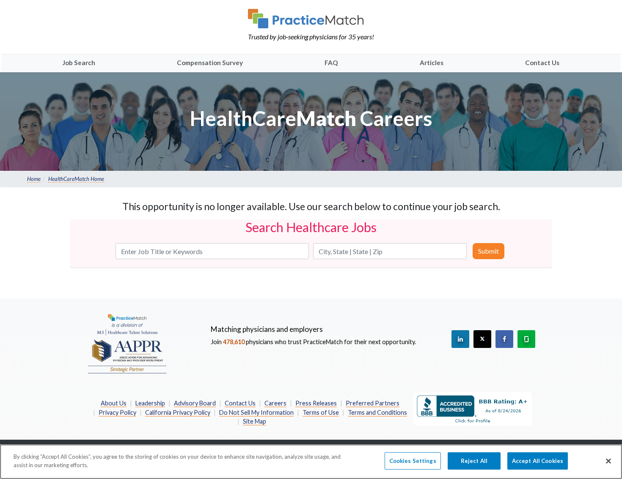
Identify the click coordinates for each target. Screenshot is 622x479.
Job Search (79, 62)
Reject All (474, 460)
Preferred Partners (372, 403)
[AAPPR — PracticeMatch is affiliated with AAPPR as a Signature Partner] (127, 343)
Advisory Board (195, 403)
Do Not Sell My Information (256, 412)
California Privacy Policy (177, 412)
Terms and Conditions (377, 412)
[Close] (608, 461)
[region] (311, 461)
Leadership (150, 403)
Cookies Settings (412, 460)
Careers (275, 403)
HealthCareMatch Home (76, 178)
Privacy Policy (117, 412)
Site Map (254, 421)
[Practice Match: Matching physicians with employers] (311, 18)
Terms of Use (321, 412)
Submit (488, 251)
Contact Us (542, 62)
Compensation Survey (210, 62)
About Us (114, 403)
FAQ (331, 62)
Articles (431, 62)
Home (34, 178)
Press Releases (316, 403)
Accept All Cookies (537, 460)
